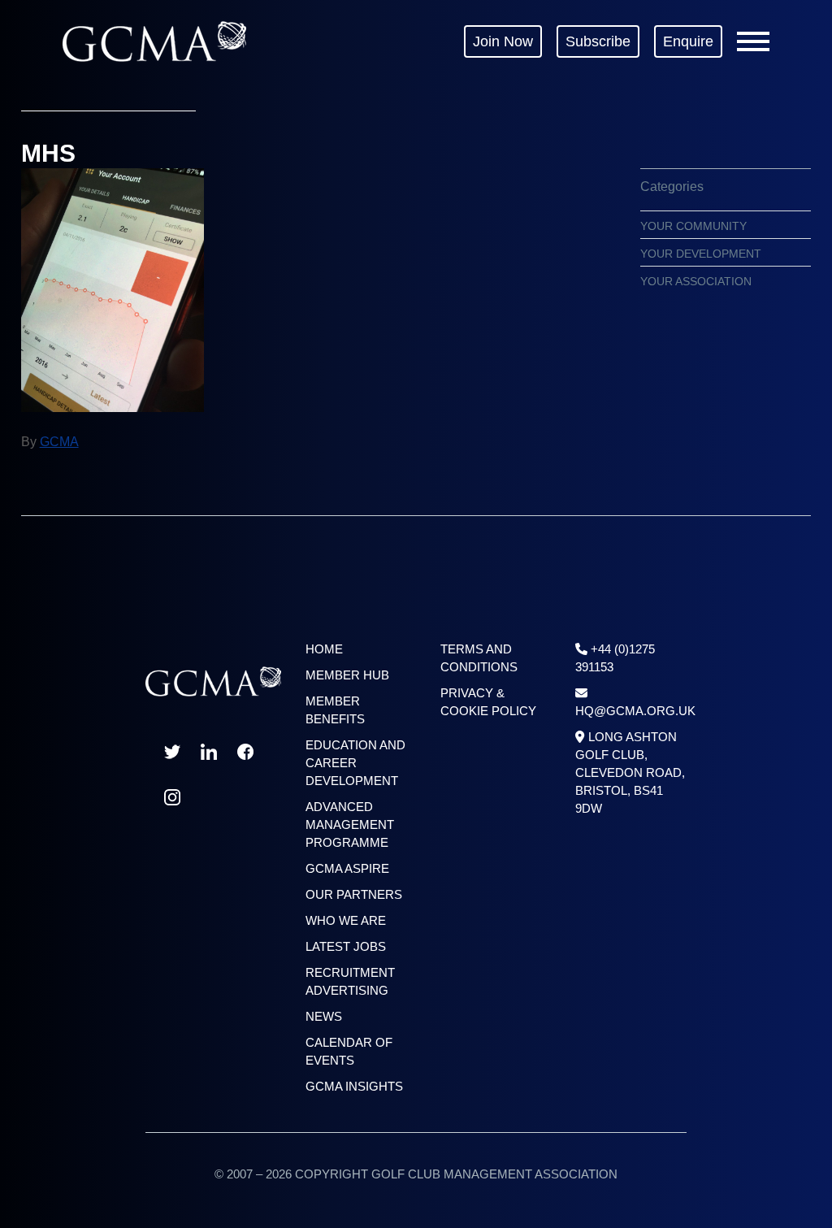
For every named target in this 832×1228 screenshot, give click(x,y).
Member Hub (347, 675)
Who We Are (346, 920)
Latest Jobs (346, 946)
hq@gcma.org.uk (635, 711)
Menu (753, 41)
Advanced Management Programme (350, 824)
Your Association (696, 281)
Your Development (700, 253)
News (324, 1016)
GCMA (154, 41)
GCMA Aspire (347, 868)
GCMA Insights (354, 1086)
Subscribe (598, 41)
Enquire (688, 41)
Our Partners (354, 894)
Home (324, 649)
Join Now (503, 41)
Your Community (693, 225)
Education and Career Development (355, 763)
